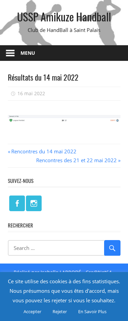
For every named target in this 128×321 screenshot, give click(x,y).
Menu (27, 53)
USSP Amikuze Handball (64, 16)
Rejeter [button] (60, 311)
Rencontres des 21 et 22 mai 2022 (76, 160)
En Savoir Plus (92, 311)
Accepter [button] (32, 311)
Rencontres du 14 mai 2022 (43, 151)
